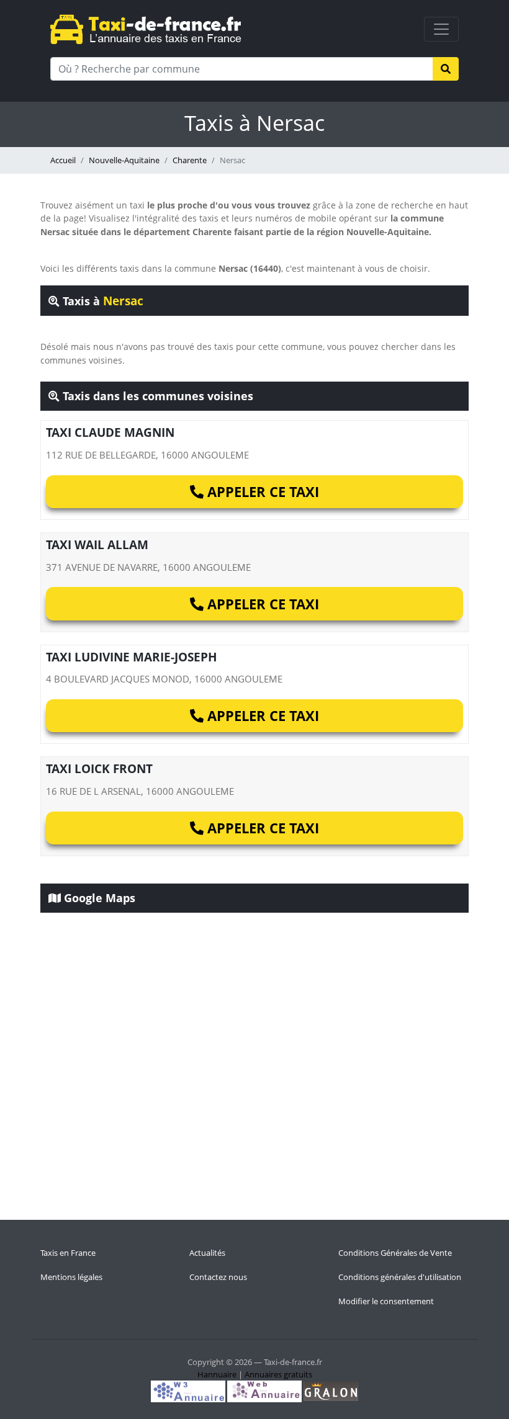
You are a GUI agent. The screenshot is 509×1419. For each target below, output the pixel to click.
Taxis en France (68, 1252)
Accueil (63, 160)
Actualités (207, 1252)
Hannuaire (216, 1374)
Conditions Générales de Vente (395, 1252)
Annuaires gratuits (278, 1374)
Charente (190, 160)
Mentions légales (71, 1276)
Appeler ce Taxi (261, 491)
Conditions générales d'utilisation (399, 1276)
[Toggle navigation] (441, 29)
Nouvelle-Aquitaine (124, 160)
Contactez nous (218, 1276)
